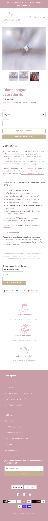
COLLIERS (8, 387)
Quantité (5, 119)
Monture (5, 110)
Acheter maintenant (24, 137)
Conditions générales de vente (16, 427)
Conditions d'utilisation (13, 433)
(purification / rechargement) (32, 173)
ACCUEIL (7, 381)
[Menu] (44, 16)
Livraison (8, 445)
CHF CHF (29, 487)
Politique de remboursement (16, 439)
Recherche (8, 421)
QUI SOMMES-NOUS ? (13, 405)
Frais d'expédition (9, 103)
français (16, 487)
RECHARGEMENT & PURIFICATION (18, 393)
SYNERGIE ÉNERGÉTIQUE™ (15, 399)
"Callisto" (5, 164)
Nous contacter (10, 451)
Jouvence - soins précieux (26, 514)
